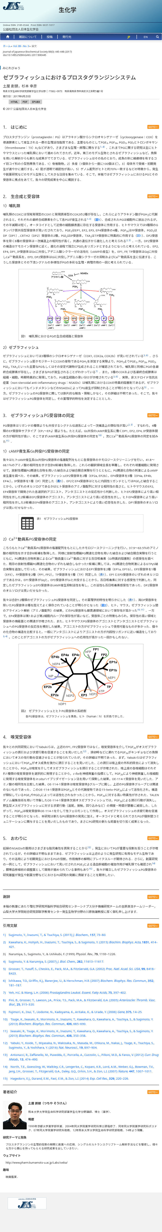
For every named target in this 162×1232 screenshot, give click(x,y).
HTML (14, 102)
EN (146, 37)
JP (129, 37)
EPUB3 (36, 102)
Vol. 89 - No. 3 (21, 46)
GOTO (152, 126)
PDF (25, 102)
